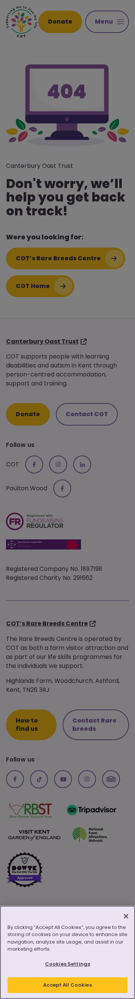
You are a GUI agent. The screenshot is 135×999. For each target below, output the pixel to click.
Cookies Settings (67, 964)
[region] (67, 952)
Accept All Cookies (67, 985)
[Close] (126, 916)
